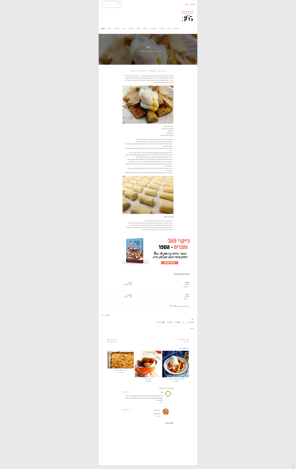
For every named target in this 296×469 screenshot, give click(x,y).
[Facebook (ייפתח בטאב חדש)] (186, 4)
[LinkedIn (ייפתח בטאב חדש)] (193, 4)
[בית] (161, 51)
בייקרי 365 (160, 71)
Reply (127, 409)
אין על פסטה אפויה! (120, 370)
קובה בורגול (148, 379)
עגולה (186, 284)
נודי (139, 51)
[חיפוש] (119, 5)
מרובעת (185, 287)
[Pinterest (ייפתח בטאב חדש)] (188, 4)
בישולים (142, 71)
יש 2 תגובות (134, 71)
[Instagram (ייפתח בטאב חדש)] (191, 4)
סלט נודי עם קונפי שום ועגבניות (175, 379)
